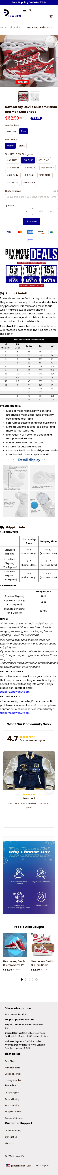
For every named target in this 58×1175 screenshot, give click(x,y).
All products (16, 27)
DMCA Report (42, 1165)
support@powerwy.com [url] (15, 692)
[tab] (22, 979)
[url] (19, 1019)
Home (3, 27)
